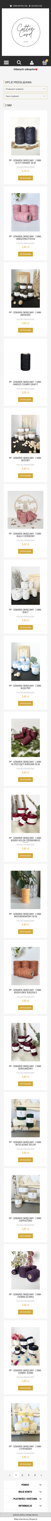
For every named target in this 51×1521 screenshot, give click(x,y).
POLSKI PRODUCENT (26, 167)
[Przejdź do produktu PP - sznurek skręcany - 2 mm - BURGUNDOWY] (25, 1042)
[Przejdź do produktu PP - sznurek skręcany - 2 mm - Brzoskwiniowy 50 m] (25, 890)
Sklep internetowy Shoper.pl (25, 1519)
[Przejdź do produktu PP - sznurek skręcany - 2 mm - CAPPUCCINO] (25, 1194)
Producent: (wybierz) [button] (14, 89)
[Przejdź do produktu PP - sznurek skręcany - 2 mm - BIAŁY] (25, 585)
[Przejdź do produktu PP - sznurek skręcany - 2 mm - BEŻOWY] (25, 434)
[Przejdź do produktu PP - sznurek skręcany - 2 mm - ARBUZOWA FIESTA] (25, 212)
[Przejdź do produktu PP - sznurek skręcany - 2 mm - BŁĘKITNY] (25, 661)
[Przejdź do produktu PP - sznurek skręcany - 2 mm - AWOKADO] (25, 288)
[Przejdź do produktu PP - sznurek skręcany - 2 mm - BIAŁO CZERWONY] (25, 510)
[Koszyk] (44, 62)
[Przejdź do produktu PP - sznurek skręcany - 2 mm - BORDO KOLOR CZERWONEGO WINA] (25, 814)
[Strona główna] (25, 32)
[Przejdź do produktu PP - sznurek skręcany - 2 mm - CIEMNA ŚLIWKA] (25, 1270)
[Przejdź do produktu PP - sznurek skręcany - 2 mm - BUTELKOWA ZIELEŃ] (25, 1118)
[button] (6, 62)
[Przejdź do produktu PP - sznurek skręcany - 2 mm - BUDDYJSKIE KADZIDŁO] (25, 966)
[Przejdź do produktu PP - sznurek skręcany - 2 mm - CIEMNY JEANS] (25, 1346)
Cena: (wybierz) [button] (12, 96)
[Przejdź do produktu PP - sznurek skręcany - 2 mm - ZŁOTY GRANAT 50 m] (25, 136)
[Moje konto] (32, 62)
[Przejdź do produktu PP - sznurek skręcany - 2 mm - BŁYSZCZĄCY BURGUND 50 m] (25, 738)
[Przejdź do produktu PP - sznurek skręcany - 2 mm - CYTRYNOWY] (25, 1422)
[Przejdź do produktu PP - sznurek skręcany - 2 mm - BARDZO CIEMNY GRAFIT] (25, 361)
